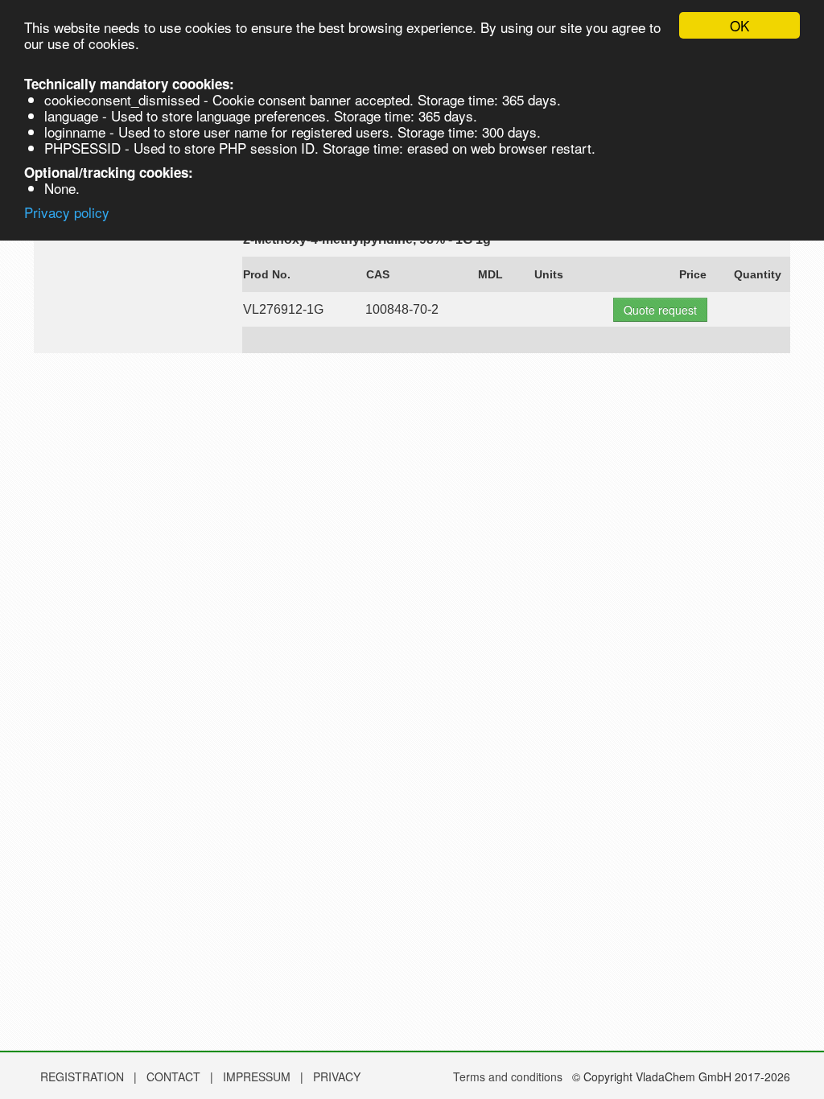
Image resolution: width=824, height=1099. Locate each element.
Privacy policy (66, 212)
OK (739, 25)
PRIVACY (336, 1076)
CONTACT (175, 1076)
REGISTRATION (82, 1076)
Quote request (660, 310)
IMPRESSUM (258, 1076)
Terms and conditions (507, 1076)
